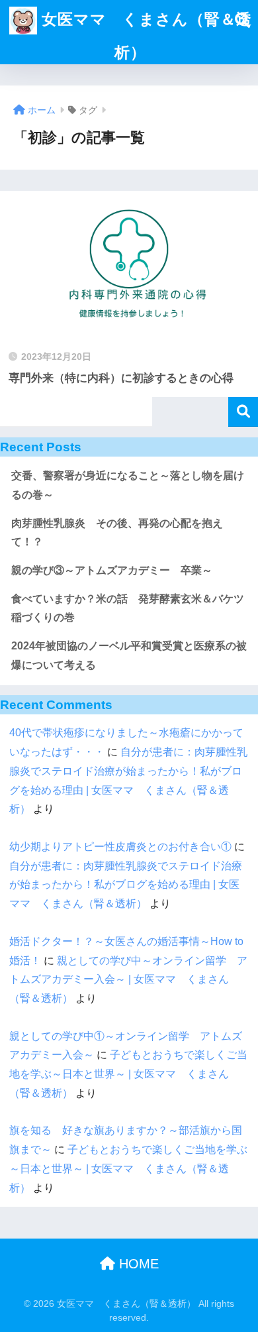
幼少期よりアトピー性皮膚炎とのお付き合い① (120, 846)
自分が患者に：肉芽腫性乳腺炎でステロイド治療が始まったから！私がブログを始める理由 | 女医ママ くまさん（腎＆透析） (125, 884)
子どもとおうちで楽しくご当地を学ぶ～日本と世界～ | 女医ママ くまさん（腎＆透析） (128, 1073)
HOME (137, 1263)
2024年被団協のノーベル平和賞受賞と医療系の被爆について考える (129, 655)
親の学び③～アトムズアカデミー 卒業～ (111, 570)
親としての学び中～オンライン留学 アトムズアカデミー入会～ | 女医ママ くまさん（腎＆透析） (128, 979)
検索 (243, 412)
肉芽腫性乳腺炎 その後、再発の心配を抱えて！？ (117, 533)
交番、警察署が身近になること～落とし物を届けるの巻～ (127, 485)
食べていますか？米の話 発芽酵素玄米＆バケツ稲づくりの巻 (127, 608)
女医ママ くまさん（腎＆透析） (144, 36)
